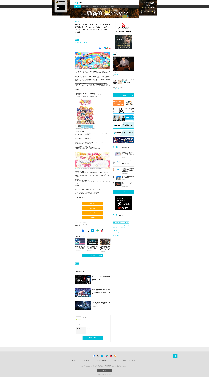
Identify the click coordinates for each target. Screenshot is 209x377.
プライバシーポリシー (133, 360)
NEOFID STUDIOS (116, 235)
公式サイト (92, 203)
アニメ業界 (119, 6)
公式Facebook (92, 217)
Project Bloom (115, 230)
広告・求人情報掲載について (87, 360)
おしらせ (124, 360)
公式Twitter (92, 208)
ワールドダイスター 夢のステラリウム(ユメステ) (121, 232)
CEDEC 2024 (126, 222)
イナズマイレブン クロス (117, 219)
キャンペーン (77, 21)
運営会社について (75, 360)
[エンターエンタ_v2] (123, 42)
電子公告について (116, 360)
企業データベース (86, 6)
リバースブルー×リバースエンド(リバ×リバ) (120, 227)
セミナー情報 (104, 6)
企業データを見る (92, 337)
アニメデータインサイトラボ (127, 219)
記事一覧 (78, 6)
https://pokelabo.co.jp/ (87, 319)
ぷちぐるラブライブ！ (78, 42)
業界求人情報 (96, 6)
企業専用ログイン (104, 370)
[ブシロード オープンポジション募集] (123, 27)
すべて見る (92, 255)
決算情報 (112, 6)
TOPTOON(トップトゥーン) (117, 222)
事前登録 (85, 42)
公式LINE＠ (92, 212)
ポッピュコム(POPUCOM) (117, 225)
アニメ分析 (126, 6)
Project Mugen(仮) (126, 225)
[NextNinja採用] (123, 203)
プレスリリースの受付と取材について (102, 360)
